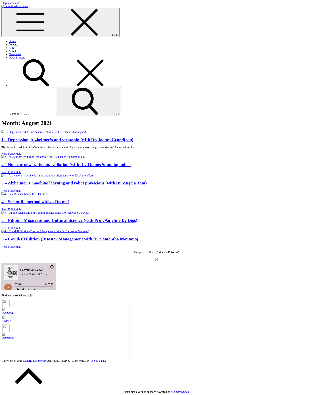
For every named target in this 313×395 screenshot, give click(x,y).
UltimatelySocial (180, 391)
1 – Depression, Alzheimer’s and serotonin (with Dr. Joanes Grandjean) (67, 139)
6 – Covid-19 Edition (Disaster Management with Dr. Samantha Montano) (69, 239)
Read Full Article (11, 153)
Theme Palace (98, 360)
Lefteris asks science (35, 360)
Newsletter (15, 54)
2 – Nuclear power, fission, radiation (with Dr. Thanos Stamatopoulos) (66, 164)
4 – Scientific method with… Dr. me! (35, 201)
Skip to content (10, 3)
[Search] (63, 85)
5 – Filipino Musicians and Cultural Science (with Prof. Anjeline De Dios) (69, 220)
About (12, 51)
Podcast (13, 44)
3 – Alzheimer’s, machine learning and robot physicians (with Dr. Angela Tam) (74, 183)
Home (12, 41)
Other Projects (17, 57)
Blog (11, 47)
